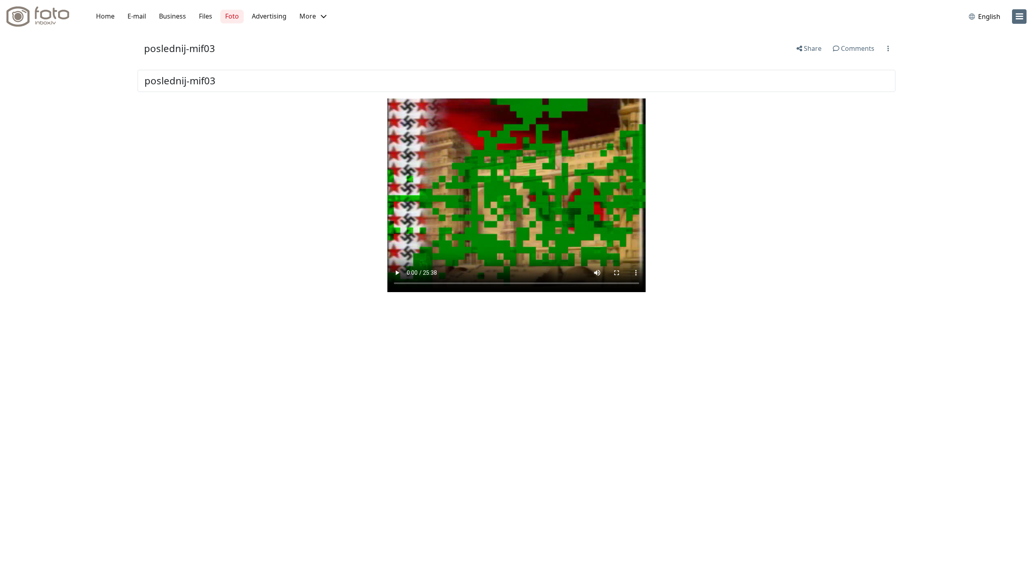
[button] (313, 16)
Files (205, 16)
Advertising (269, 16)
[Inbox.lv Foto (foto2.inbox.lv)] (42, 16)
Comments (856, 48)
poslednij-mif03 (179, 48)
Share (812, 48)
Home (105, 16)
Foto (232, 16)
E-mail (137, 16)
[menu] (1019, 16)
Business (172, 16)
